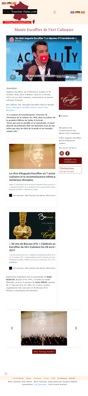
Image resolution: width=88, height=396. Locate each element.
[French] (74, 12)
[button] (12, 328)
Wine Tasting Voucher (44, 351)
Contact (46, 378)
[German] (77, 12)
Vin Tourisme (40, 384)
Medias (28, 378)
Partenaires (37, 378)
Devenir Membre (18, 378)
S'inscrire (72, 378)
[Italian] (80, 12)
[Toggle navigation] (54, 12)
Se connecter (62, 378)
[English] (71, 12)
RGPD (53, 378)
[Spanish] (83, 12)
